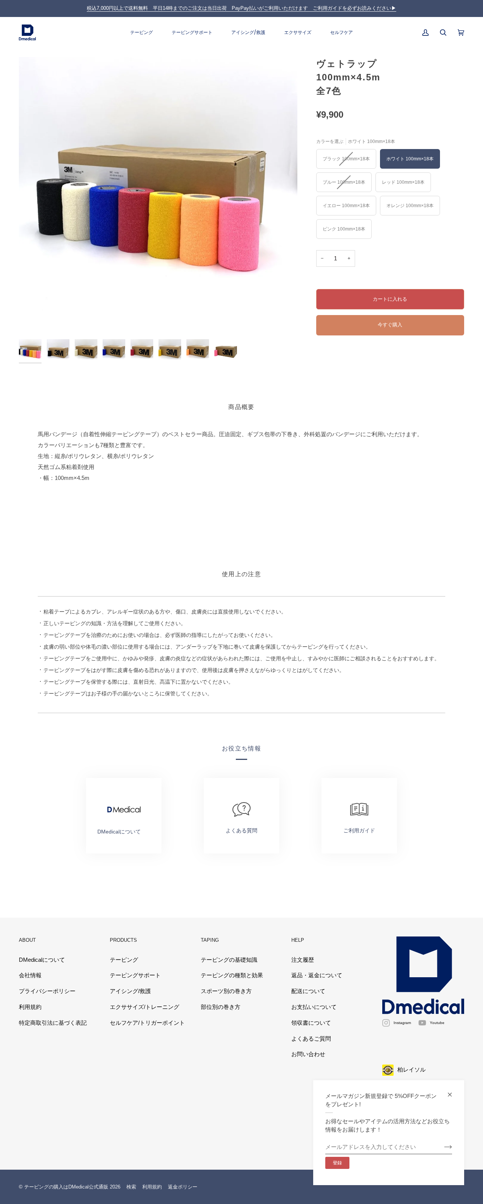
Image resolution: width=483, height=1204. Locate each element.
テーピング (124, 960)
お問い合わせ (308, 1054)
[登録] (442, 1147)
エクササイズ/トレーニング (144, 1007)
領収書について (311, 1023)
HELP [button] (297, 940)
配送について (308, 991)
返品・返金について (316, 975)
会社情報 (30, 975)
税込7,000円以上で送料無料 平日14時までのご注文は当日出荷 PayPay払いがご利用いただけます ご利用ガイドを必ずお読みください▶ (241, 8)
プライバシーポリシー (47, 991)
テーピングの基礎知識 (229, 960)
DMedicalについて (42, 960)
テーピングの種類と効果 (232, 975)
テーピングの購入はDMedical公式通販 (66, 1187)
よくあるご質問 (311, 1039)
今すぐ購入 (390, 324)
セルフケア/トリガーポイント (147, 1023)
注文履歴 (302, 960)
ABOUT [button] (27, 940)
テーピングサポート (135, 975)
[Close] (453, 1091)
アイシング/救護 (130, 991)
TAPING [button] (210, 940)
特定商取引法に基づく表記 (53, 1023)
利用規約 (30, 1007)
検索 (131, 1187)
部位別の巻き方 (220, 1007)
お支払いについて (314, 1007)
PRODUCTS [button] (123, 940)
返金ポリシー (182, 1187)
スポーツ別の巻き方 (226, 991)
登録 (337, 1163)
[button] (141, 32)
